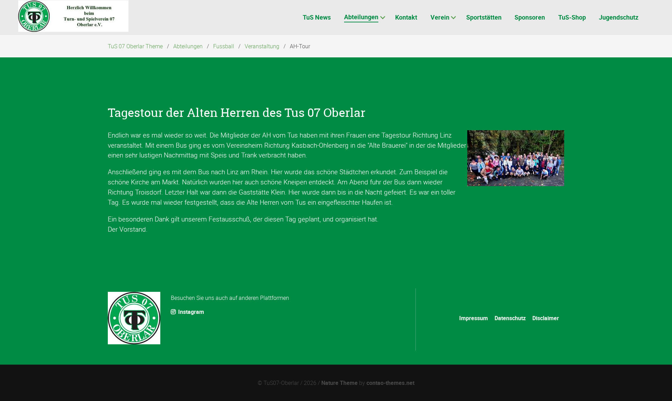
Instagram (190, 312)
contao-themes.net (390, 383)
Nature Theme (339, 383)
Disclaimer (545, 318)
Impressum (473, 318)
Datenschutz (510, 318)
